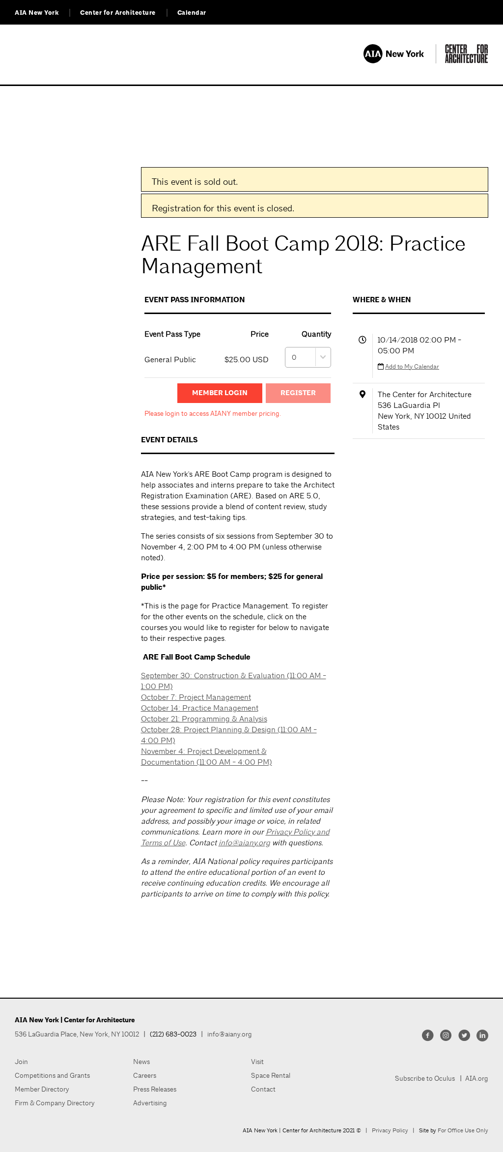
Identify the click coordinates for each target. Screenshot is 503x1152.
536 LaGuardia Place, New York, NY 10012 (77, 1034)
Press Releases (154, 1089)
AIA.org (476, 1078)
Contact (263, 1089)
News (141, 1061)
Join (21, 1061)
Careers (144, 1075)
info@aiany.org (244, 842)
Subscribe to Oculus (425, 1078)
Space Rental (270, 1075)
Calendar (191, 12)
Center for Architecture (118, 12)
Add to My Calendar (412, 366)
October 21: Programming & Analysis (204, 718)
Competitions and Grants (52, 1075)
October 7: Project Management (196, 697)
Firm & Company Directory (55, 1102)
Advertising (150, 1102)
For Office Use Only (463, 1130)
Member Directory (42, 1089)
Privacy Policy (390, 1130)
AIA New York (36, 12)
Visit (257, 1061)
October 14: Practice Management (199, 708)
